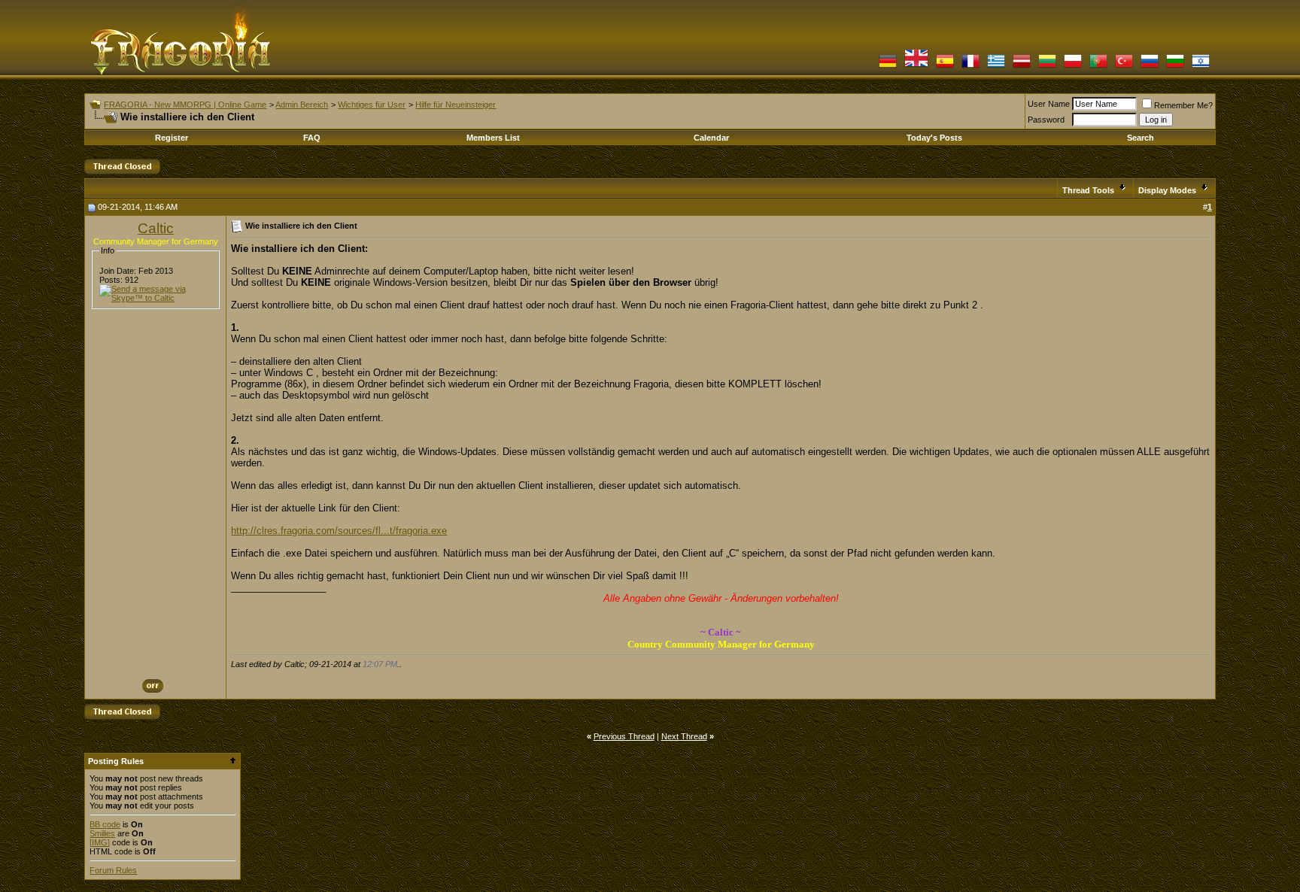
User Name (1049, 103)
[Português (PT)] (1098, 66)
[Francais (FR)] (970, 66)
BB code (105, 824)
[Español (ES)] (945, 66)
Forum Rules (113, 870)
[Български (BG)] (1175, 66)
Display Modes (1167, 190)
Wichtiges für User (371, 104)
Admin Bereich (301, 104)
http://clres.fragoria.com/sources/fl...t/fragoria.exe (339, 530)
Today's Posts (934, 137)
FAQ (311, 137)
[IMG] (100, 842)
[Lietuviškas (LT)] (1047, 66)
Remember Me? (1183, 105)
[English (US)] (916, 66)
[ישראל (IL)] (1201, 66)
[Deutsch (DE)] (888, 66)
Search (1140, 137)
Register (171, 137)
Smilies (102, 833)
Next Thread (684, 736)
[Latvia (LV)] (1022, 66)
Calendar (711, 137)
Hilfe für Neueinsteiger (455, 104)
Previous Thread (624, 736)
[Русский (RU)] (1150, 66)
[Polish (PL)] (1073, 66)
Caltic (156, 228)
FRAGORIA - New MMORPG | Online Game (185, 104)
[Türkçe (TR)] (1124, 66)
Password (1046, 119)
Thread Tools (1088, 190)
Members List (493, 137)
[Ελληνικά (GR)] (996, 66)
